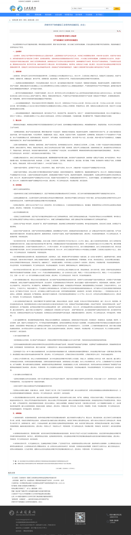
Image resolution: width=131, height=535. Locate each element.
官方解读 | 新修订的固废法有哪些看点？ (24, 486)
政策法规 (31, 20)
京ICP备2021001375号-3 (39, 528)
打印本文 (72, 468)
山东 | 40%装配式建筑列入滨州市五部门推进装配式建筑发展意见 (32, 496)
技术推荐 (79, 14)
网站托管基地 (28, 531)
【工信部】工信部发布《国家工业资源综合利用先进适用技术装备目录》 (34, 478)
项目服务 (48, 14)
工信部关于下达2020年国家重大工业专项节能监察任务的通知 (30, 494)
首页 (17, 14)
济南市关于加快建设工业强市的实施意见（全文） (27, 502)
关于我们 (99, 14)
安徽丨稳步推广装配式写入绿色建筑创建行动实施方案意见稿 (30, 491)
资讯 (28, 14)
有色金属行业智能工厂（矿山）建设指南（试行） (27, 488)
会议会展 (58, 14)
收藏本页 (36, 1)
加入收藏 (59, 468)
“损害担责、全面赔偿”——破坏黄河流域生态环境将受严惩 (30, 499)
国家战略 (38, 14)
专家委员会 (69, 14)
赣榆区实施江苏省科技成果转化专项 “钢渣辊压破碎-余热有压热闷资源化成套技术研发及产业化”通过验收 (44, 463)
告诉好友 (65, 468)
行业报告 (89, 14)
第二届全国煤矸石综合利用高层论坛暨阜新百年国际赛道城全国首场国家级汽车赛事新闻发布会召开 (43, 461)
